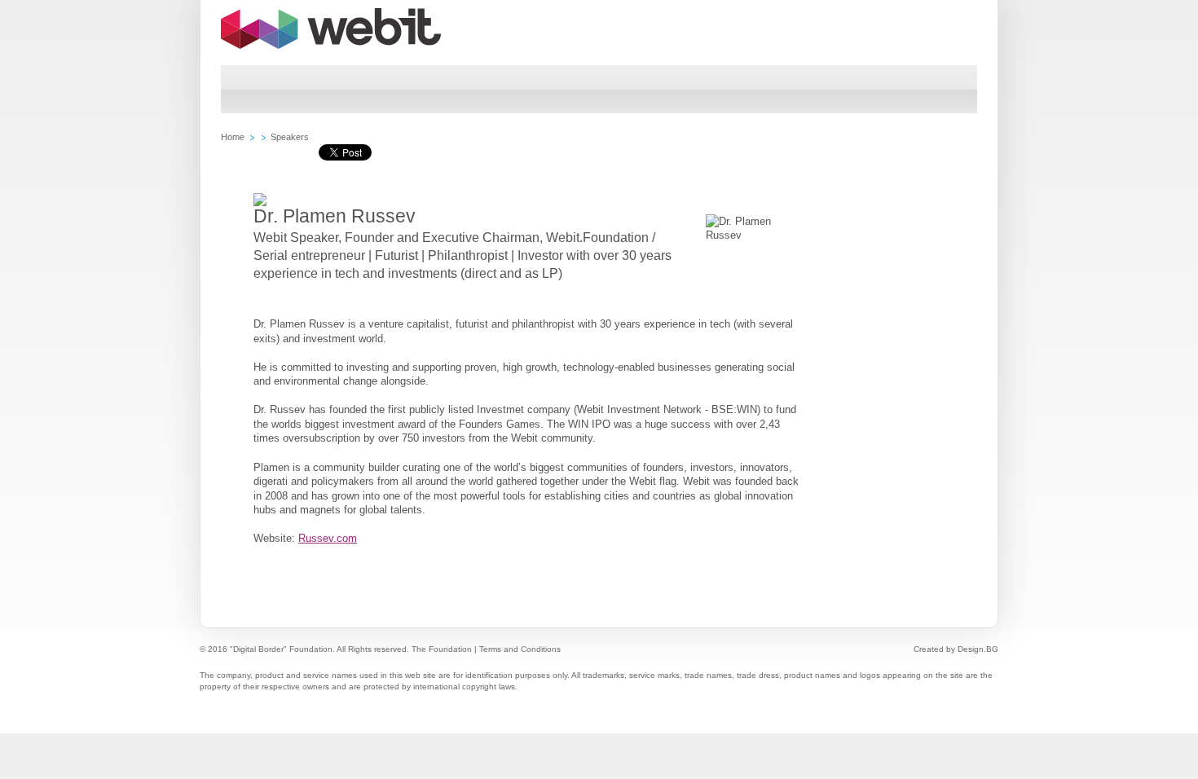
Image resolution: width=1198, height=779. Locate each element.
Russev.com (327, 538)
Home (232, 137)
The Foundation (442, 649)
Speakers (290, 137)
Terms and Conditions (520, 649)
